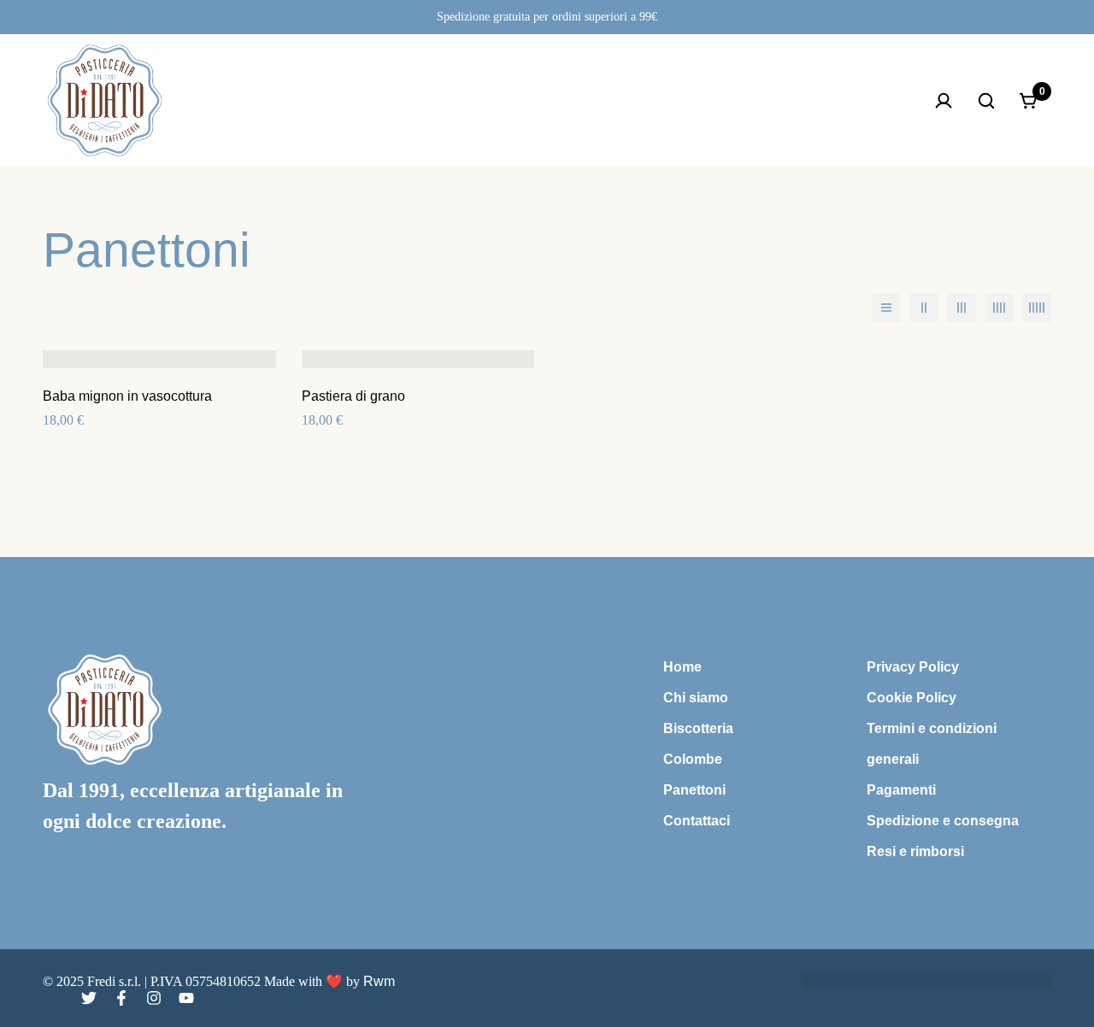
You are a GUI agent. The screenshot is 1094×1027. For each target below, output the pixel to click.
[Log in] (943, 100)
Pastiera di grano (353, 396)
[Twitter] (89, 998)
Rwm (379, 981)
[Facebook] (121, 998)
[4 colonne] (999, 307)
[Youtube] (186, 998)
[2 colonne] (923, 307)
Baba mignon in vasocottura (127, 396)
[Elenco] (886, 307)
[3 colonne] (961, 307)
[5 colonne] (1036, 307)
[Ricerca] (986, 100)
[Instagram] (154, 998)
